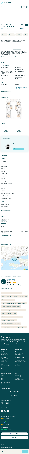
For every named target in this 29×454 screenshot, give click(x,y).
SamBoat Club (4, 361)
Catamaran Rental (19, 357)
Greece (2, 376)
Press (2, 364)
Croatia (2, 375)
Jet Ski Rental (18, 358)
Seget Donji (5, 28)
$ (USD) (14, 437)
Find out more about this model (21, 88)
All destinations (4, 383)
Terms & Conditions (5, 443)
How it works (18, 376)
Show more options (6, 235)
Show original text (17, 49)
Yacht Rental (18, 354)
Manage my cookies (19, 379)
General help (18, 375)
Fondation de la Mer (5, 365)
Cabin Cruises (18, 363)
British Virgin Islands (5, 382)
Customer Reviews (5, 363)
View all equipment (6, 210)
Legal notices (4, 441)
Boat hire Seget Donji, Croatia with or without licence (14, 296)
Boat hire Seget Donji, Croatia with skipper (12, 316)
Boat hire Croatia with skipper (9, 313)
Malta (2, 381)
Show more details (6, 91)
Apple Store (16, 391)
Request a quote (18, 148)
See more (3, 223)
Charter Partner (11, 279)
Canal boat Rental (19, 360)
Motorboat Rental (19, 351)
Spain (2, 378)
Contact (17, 378)
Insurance (3, 356)
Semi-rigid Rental (19, 353)
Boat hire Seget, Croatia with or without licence (13, 310)
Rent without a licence (20, 361)
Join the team (4, 353)
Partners (17, 443)
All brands (17, 365)
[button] (3, 248)
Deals (16, 364)
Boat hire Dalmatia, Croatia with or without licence (13, 303)
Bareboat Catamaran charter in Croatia (11, 323)
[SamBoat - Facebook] (2, 410)
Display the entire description (9, 56)
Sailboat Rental (18, 356)
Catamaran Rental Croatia (8, 299)
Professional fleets (5, 358)
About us (3, 351)
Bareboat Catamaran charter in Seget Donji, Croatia (14, 327)
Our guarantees (4, 354)
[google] (4, 422)
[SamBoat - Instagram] (5, 410)
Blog (2, 368)
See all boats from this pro (14, 285)
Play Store (15, 395)
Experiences (4, 367)
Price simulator (4, 357)
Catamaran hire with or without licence (11, 306)
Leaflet (26, 269)
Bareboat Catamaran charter (9, 320)
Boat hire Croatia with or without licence (11, 293)
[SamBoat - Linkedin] (8, 410)
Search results (6, 6)
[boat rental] (6, 2)
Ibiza (2, 379)
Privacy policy (18, 441)
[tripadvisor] (5, 427)
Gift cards (3, 360)
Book (25, 451)
